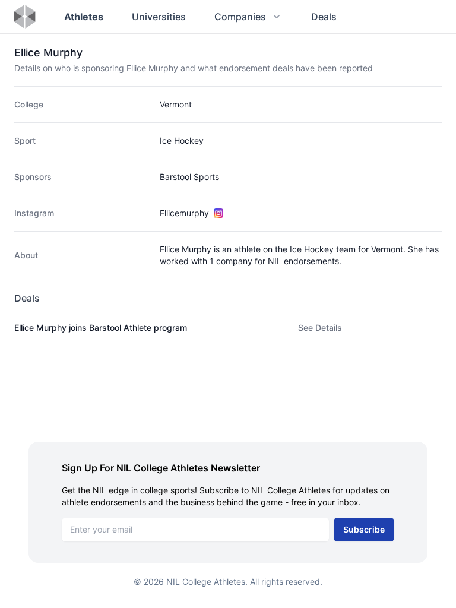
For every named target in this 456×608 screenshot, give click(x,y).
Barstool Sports (189, 177)
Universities (159, 17)
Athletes (83, 17)
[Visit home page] (25, 16)
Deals (324, 17)
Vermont (176, 104)
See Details (320, 327)
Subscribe (364, 529)
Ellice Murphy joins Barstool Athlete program (100, 327)
